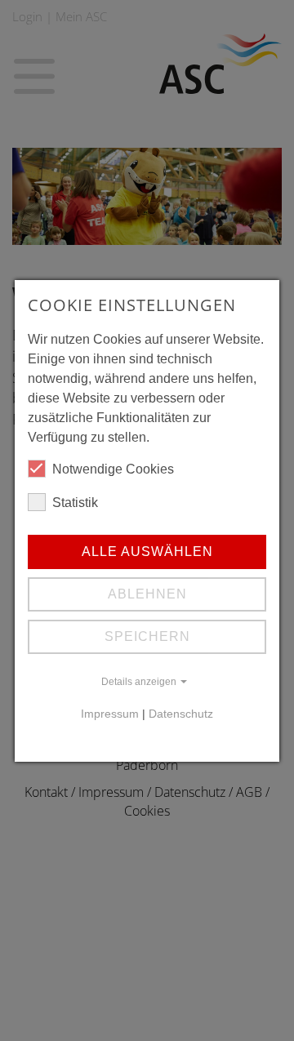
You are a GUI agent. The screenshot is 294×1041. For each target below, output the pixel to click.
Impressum (110, 714)
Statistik (75, 502)
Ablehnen (147, 594)
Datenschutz (181, 714)
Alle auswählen (147, 551)
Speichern (147, 636)
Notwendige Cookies (113, 469)
